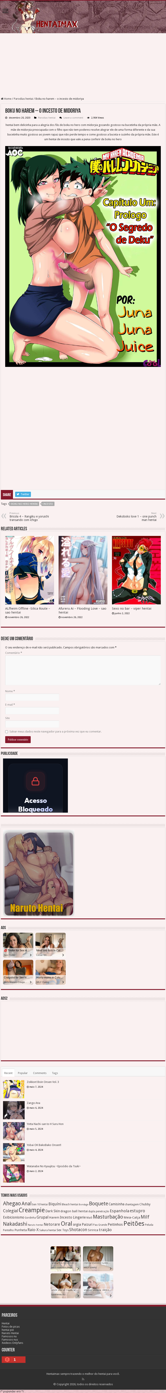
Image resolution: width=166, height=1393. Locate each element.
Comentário (13, 652)
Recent (8, 1073)
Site (7, 718)
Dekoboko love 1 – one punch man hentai (136, 517)
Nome (10, 691)
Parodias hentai (23, 98)
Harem (54, 1217)
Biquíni (54, 1204)
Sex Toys (63, 1230)
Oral (66, 1223)
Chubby (144, 1204)
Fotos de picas (11, 1326)
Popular (23, 1073)
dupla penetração (98, 1211)
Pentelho (8, 1230)
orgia (77, 1224)
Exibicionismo (13, 1217)
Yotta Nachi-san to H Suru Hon (45, 1124)
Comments (39, 1073)
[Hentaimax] (83, 17)
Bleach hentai (70, 1204)
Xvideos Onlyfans (12, 1342)
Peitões (133, 1223)
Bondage (83, 1204)
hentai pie (8, 1329)
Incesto (48, 504)
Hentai (6, 1323)
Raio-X (33, 1229)
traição (105, 1229)
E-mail (10, 704)
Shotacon (78, 1229)
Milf (145, 1217)
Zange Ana (33, 1103)
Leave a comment (73, 117)
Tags (55, 1073)
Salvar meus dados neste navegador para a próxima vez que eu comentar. (56, 731)
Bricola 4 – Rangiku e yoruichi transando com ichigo (29, 517)
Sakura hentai (47, 1230)
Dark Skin (52, 1211)
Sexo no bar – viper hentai (131, 608)
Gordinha (30, 1217)
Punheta (20, 1230)
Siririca (93, 1230)
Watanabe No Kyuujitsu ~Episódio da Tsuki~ (54, 1166)
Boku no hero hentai (24, 504)
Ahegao (12, 1203)
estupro (137, 1210)
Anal (27, 1203)
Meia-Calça (132, 1217)
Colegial (10, 1210)
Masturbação (108, 1217)
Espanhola (119, 1211)
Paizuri (87, 1224)
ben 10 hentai (40, 1204)
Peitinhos (115, 1224)
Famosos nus (10, 1339)
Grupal (42, 1217)
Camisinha (116, 1204)
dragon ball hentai (74, 1211)
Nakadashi (15, 1224)
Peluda (149, 1224)
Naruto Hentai (10, 1333)
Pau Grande (100, 1224)
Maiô (89, 1217)
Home (7, 98)
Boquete (98, 1204)
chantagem (132, 1204)
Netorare (52, 1224)
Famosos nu (9, 1336)
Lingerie (79, 1217)
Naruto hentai (35, 1225)
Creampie (32, 1210)
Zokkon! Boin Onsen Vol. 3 (43, 1082)
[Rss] (83, 1379)
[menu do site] (5, 11)
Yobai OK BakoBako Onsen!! (44, 1145)
